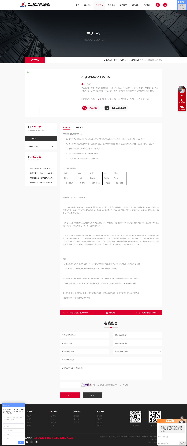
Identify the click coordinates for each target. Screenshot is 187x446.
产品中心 (99, 5)
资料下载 (76, 422)
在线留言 (135, 5)
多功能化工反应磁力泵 (80, 313)
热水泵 (29, 422)
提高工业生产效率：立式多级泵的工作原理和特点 (42, 173)
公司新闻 (76, 416)
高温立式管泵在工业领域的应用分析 (42, 168)
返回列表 (112, 313)
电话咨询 (182, 102)
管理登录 (150, 442)
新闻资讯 (111, 5)
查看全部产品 (33, 146)
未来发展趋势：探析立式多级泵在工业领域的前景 (42, 178)
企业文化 (53, 419)
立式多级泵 (135, 60)
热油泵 (29, 419)
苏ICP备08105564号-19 (154, 436)
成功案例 (99, 422)
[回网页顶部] (182, 96)
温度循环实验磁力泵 (149, 313)
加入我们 (53, 425)
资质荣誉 (53, 422)
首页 (77, 5)
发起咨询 (182, 443)
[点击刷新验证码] (86, 385)
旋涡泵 (29, 425)
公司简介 (53, 416)
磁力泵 (29, 416)
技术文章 (123, 5)
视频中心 (99, 425)
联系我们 (146, 5)
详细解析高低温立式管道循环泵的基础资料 (42, 182)
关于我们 (87, 5)
